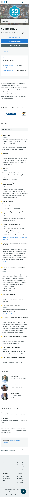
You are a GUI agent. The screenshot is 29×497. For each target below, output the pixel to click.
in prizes (8, 70)
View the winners (14, 45)
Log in (26, 2)
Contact (4, 467)
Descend (26, 22)
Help (3, 469)
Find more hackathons (14, 41)
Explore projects (21, 464)
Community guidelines (8, 492)
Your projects (5, 476)
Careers (4, 464)
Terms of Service (9, 450)
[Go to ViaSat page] (10, 114)
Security (17, 492)
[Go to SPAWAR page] (24, 114)
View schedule (7, 58)
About (3, 462)
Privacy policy (9, 495)
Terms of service (19, 495)
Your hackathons (6, 478)
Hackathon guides (21, 469)
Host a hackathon (21, 467)
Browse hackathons (21, 462)
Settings (4, 480)
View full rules (5, 52)
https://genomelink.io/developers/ (12, 314)
